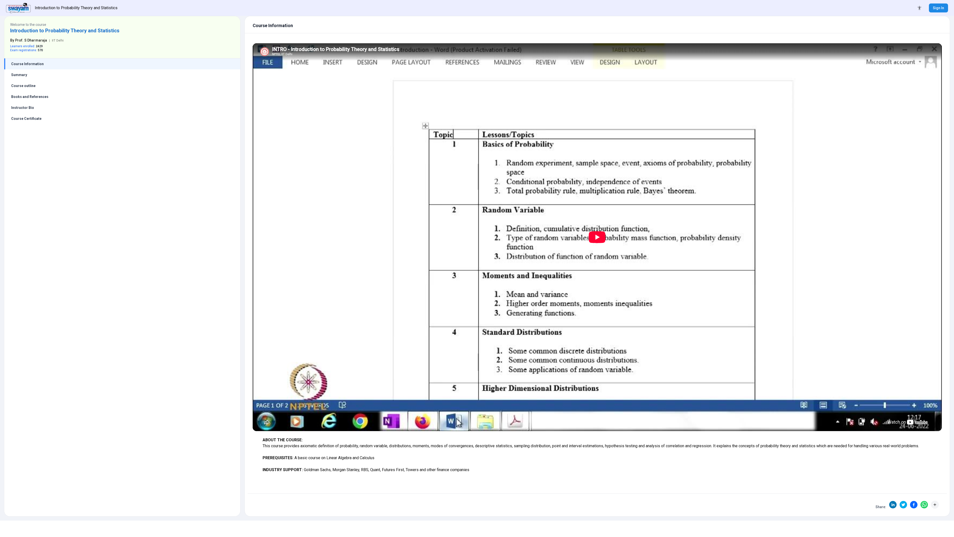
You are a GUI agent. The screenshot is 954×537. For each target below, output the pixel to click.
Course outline (23, 86)
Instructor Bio (22, 108)
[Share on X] (903, 504)
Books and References (29, 97)
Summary (19, 75)
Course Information (27, 64)
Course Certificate (26, 119)
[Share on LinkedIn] (893, 504)
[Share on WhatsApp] (924, 504)
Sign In (938, 8)
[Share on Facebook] (913, 504)
